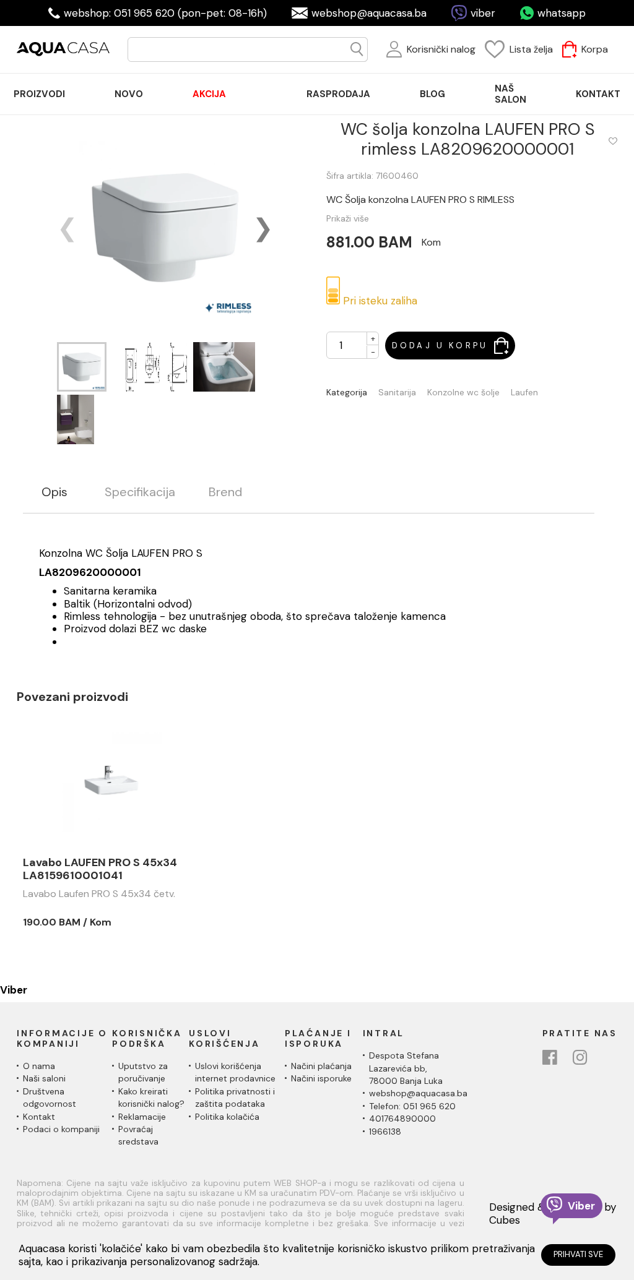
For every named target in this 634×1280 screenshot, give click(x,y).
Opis (54, 492)
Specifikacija (140, 492)
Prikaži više (347, 218)
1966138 (385, 1131)
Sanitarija (397, 392)
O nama (39, 1066)
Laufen (524, 392)
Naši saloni (44, 1078)
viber (483, 13)
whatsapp (561, 13)
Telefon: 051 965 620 (412, 1106)
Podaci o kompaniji (61, 1129)
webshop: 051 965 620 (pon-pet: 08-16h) (165, 13)
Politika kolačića (227, 1116)
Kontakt (39, 1116)
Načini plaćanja (321, 1066)
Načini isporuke (321, 1078)
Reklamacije (142, 1116)
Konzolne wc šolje (463, 392)
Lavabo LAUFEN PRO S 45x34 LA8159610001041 (100, 869)
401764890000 (402, 1118)
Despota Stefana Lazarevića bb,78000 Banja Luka (406, 1068)
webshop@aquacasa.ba (369, 13)
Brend (225, 492)
